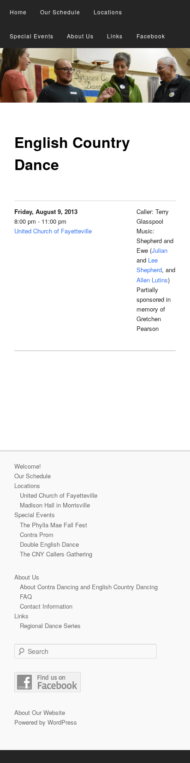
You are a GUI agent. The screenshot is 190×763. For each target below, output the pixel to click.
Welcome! (27, 466)
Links (115, 36)
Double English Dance (49, 544)
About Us (80, 36)
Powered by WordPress (45, 722)
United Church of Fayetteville (53, 230)
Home (18, 12)
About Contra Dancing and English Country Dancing (89, 586)
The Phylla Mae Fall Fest (53, 524)
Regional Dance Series (50, 625)
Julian (159, 250)
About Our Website (39, 712)
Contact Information (46, 606)
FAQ (26, 596)
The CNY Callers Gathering (56, 553)
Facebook (151, 36)
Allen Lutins (152, 279)
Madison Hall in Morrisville (55, 505)
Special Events (31, 36)
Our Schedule (60, 12)
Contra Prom (36, 534)
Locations (108, 12)
